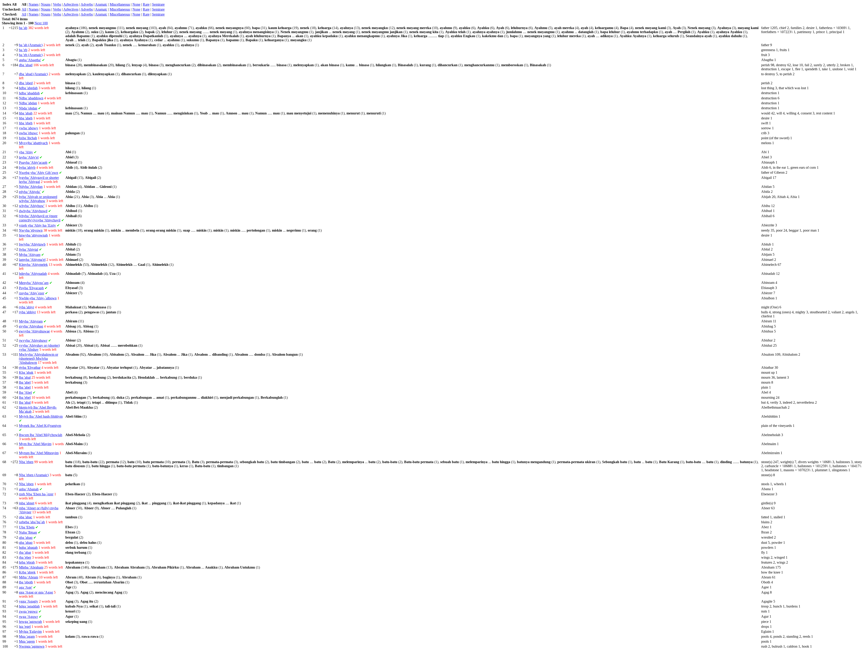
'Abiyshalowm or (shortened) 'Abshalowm (38, 358)
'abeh (25, 118)
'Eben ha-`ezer (36, 494)
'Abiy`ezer (31, 293)
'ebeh (25, 123)
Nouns (45, 4)
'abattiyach (33, 143)
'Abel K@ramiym (40, 426)
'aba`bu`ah (32, 522)
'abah (25, 113)
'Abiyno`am (33, 283)
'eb (23, 50)
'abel (25, 382)
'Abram (28, 577)
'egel (25, 626)
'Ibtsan (28, 532)
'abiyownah (33, 235)
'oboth (26, 582)
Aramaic (101, 4)
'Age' (25, 587)
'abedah (28, 88)
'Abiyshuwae (34, 331)
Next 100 (41, 23)
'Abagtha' (30, 60)
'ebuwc (28, 133)
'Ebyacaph (31, 288)
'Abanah (29, 489)
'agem (27, 641)
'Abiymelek (33, 264)
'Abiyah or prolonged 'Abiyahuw (38, 199)
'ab (23, 28)
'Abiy (26, 152)
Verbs (57, 4)
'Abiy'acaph (33, 162)
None (136, 4)
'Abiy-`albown (38, 298)
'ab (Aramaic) (31, 45)
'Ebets (26, 527)
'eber (25, 557)
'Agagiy (28, 601)
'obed (26, 83)
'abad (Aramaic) (33, 74)
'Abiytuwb (32, 244)
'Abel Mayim (35, 444)
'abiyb (27, 167)
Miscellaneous (120, 4)
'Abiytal (28, 249)
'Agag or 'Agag (36, 592)
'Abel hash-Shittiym (41, 416)
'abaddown (31, 98)
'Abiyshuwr (33, 340)
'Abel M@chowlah (40, 435)
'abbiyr (27, 312)
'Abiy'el (29, 157)
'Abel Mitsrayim (39, 453)
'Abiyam (29, 255)
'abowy (28, 128)
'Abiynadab (33, 273)
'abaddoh (29, 93)
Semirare (158, 4)
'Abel (25, 392)
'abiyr (26, 307)
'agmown (31, 646)
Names (34, 4)
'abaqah (28, 547)
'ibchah (28, 138)
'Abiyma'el (32, 260)
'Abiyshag (31, 326)
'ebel (25, 397)
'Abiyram (31, 321)
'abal (25, 377)
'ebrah (27, 562)
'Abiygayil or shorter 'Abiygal (39, 180)
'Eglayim (30, 631)
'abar (25, 552)
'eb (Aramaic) (31, 55)
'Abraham (31, 567)
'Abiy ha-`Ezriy (37, 225)
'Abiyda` (30, 192)
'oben (26, 484)
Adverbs (87, 4)
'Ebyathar (30, 367)
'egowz (28, 611)
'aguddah (29, 606)
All (24, 9)
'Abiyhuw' (31, 206)
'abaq (25, 537)
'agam (27, 636)
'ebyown (31, 230)
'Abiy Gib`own (38, 173)
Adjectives (70, 4)
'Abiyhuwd (33, 211)
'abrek (27, 572)
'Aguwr (28, 617)
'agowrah (30, 622)
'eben (26, 462)
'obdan (28, 108)
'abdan (28, 103)
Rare (146, 4)
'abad (25, 65)
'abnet (26, 503)
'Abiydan (31, 187)
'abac (25, 517)
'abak (26, 372)
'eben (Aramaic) (34, 475)
